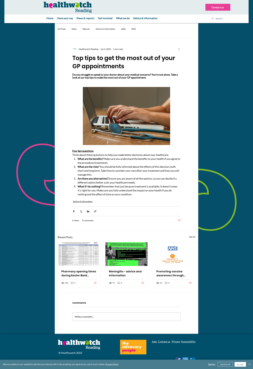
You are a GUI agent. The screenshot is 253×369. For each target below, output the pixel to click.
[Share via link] (95, 211)
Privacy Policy (112, 364)
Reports (86, 29)
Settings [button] (211, 364)
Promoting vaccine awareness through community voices (170, 273)
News (74, 29)
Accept (240, 364)
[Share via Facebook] (73, 211)
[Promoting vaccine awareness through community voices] (174, 254)
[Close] (249, 364)
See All (192, 237)
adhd (123, 29)
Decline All (225, 364)
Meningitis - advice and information (125, 273)
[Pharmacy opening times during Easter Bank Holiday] (79, 254)
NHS (133, 29)
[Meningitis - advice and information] (126, 254)
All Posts (62, 29)
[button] (65, 18)
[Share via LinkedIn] (88, 211)
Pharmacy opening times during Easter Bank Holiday (78, 273)
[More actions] (179, 49)
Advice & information (105, 29)
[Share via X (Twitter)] (81, 211)
